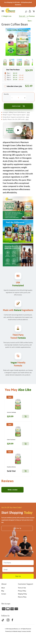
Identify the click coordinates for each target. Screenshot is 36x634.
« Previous (31, 16)
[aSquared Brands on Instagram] (8, 620)
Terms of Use (22, 588)
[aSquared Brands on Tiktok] (2, 620)
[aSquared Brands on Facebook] (12, 620)
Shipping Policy (22, 594)
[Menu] (2, 11)
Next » (30, 21)
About (3, 588)
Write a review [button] (12, 490)
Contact (3, 594)
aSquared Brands (13, 628)
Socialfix (29, 631)
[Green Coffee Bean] (18, 42)
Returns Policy (22, 597)
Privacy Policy (22, 591)
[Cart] (34, 11)
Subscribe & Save (14, 86)
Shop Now (16, 528)
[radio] (5, 87)
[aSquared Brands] (10, 11)
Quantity (6, 94)
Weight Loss (7, 16)
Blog (2, 591)
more (28, 112)
